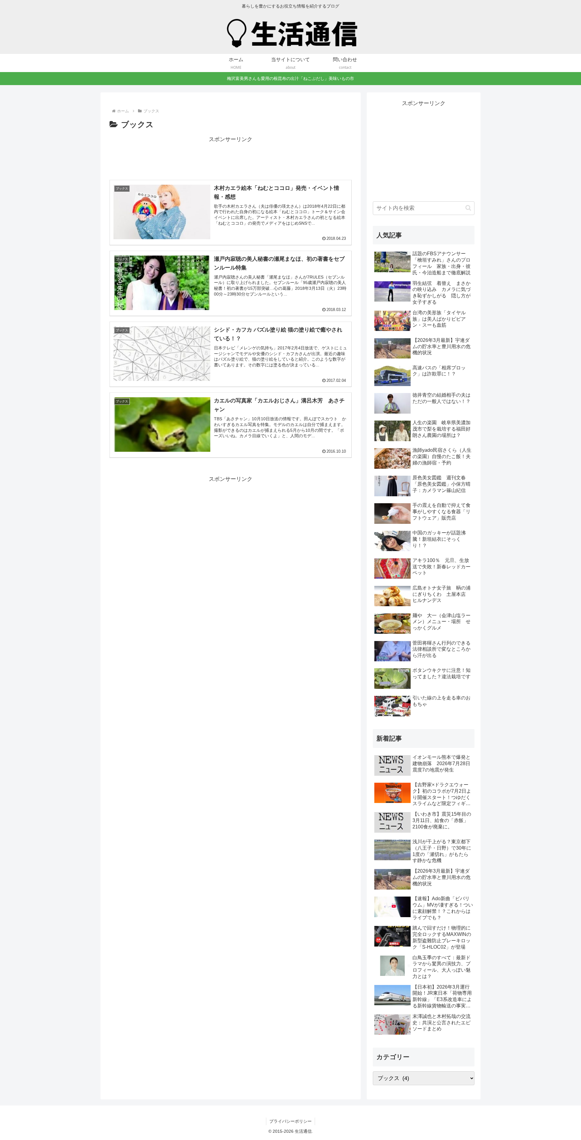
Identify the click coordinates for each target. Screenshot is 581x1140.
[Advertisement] (231, 158)
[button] (468, 207)
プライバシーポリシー (290, 1121)
